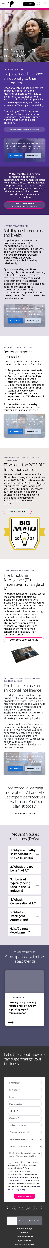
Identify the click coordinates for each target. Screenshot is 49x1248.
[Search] (44, 4)
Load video (17, 155)
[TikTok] (35, 1210)
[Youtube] (41, 1210)
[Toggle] (3, 4)
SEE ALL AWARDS (17, 511)
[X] (14, 1210)
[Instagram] (28, 1210)
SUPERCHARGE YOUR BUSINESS (24, 129)
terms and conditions (18, 149)
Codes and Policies (24, 1236)
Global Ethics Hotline (24, 1244)
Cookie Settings (24, 1228)
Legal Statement (24, 1240)
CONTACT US (28, 4)
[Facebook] (21, 1210)
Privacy (24, 1232)
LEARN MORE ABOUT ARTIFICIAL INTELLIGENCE (24, 205)
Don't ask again (33, 155)
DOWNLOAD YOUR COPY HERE (24, 640)
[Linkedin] (7, 1210)
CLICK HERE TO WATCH (24, 813)
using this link (21, 1180)
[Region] (38, 4)
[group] (24, 1036)
